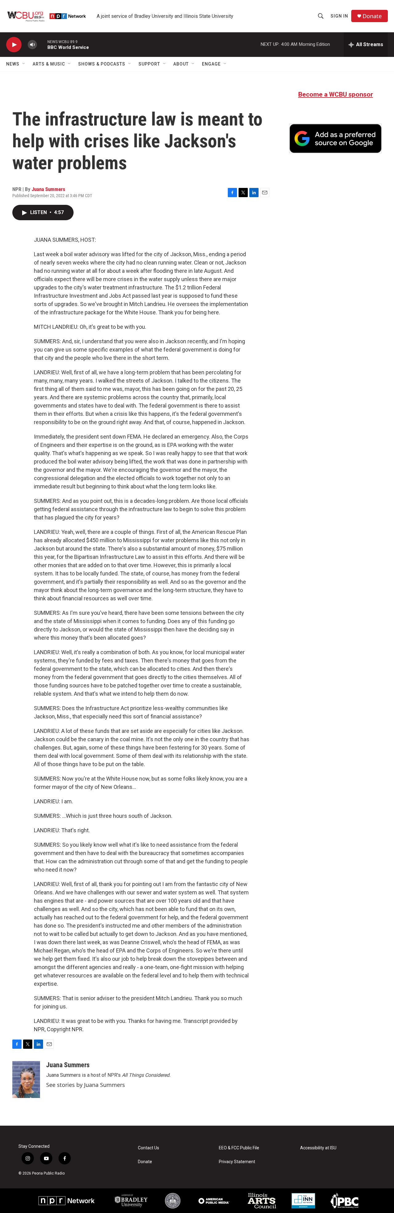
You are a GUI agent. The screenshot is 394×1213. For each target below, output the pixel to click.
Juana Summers (48, 189)
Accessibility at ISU (318, 1148)
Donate (372, 16)
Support (149, 64)
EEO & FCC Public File (239, 1148)
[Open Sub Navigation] (24, 64)
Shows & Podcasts (101, 64)
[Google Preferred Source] (335, 138)
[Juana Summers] (26, 1079)
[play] (14, 44)
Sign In (339, 16)
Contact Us (148, 1148)
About (181, 64)
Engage (211, 64)
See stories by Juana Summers (85, 1084)
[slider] (42, 44)
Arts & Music (49, 64)
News (12, 64)
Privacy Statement (237, 1161)
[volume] (32, 45)
